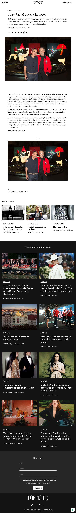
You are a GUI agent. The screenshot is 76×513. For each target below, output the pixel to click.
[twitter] (21, 33)
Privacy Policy (46, 483)
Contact (26, 510)
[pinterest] (15, 33)
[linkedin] (18, 33)
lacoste (24, 192)
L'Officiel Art (14, 10)
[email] (9, 33)
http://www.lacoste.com (16, 131)
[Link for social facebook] (36, 505)
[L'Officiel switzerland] (38, 2)
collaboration (14, 192)
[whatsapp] (24, 33)
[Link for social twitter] (32, 505)
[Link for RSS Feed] (44, 505)
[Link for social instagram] (40, 505)
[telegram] (27, 33)
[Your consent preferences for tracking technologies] (73, 510)
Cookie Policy (47, 510)
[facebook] (12, 33)
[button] (66, 161)
